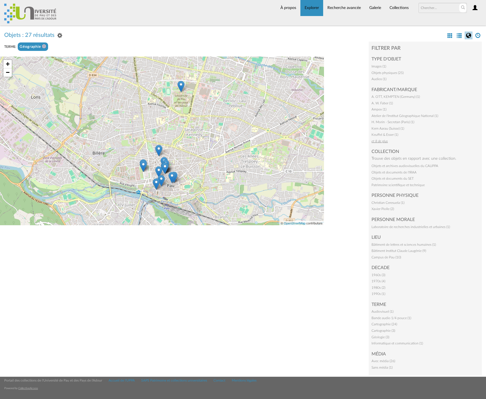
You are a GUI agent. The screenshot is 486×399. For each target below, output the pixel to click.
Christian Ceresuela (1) (388, 202)
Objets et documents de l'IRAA (394, 172)
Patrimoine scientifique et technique (398, 185)
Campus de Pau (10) (386, 257)
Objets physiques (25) (388, 73)
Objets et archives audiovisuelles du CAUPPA (405, 166)
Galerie (375, 8)
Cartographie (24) (384, 324)
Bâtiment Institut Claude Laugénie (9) (399, 251)
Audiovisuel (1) (382, 311)
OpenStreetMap (294, 223)
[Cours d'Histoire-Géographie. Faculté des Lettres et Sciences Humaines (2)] (180, 86)
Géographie (31, 47)
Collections (399, 8)
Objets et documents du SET (393, 178)
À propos (288, 8)
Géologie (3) (380, 337)
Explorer (312, 8)
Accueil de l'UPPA (122, 380)
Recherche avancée (344, 8)
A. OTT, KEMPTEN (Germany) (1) (396, 96)
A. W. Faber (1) (382, 103)
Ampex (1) (379, 109)
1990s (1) (378, 294)
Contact (219, 380)
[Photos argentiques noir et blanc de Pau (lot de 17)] (172, 177)
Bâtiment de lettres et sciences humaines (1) (404, 244)
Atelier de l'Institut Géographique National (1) (405, 116)
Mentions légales (244, 380)
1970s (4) (378, 281)
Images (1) (379, 66)
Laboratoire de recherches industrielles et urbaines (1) (411, 227)
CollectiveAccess (28, 388)
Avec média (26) (383, 361)
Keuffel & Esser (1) (385, 134)
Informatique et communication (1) (397, 343)
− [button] (8, 72)
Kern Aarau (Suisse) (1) (388, 128)
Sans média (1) (382, 367)
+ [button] (8, 63)
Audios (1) (379, 79)
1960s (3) (378, 275)
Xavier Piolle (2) (383, 209)
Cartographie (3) (383, 330)
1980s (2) (378, 287)
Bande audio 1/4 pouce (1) (391, 318)
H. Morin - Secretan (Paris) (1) (393, 122)
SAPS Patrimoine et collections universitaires (174, 380)
